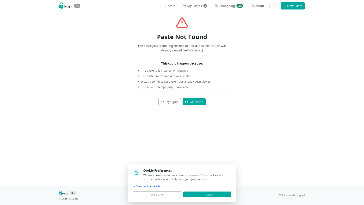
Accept (209, 194)
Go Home (196, 102)
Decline (159, 194)
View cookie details (148, 186)
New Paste (294, 6)
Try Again (172, 102)
